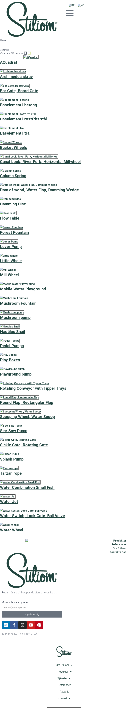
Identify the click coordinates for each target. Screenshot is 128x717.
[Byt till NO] (81, 5)
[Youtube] (31, 625)
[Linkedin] (6, 625)
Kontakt (62, 698)
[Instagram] (22, 625)
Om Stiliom (62, 665)
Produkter (62, 671)
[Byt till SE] (71, 5)
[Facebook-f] (14, 625)
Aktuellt (64, 691)
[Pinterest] (39, 625)
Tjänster (62, 678)
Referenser (64, 685)
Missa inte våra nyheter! (15, 602)
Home (3, 40)
